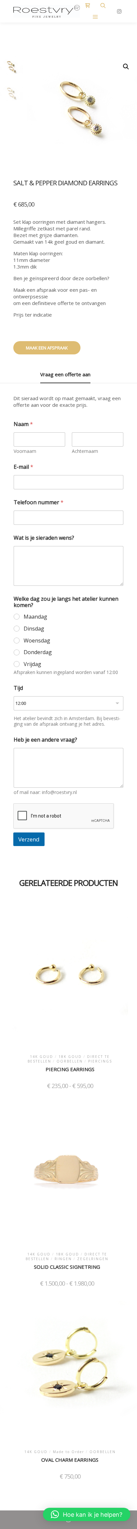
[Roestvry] (46, 11)
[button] (126, 67)
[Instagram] (119, 11)
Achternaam (85, 451)
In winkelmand (69, 977)
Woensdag (37, 640)
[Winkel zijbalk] (87, 5)
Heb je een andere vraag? (45, 740)
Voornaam (25, 451)
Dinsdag (34, 628)
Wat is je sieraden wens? (44, 538)
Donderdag (38, 652)
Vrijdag (32, 664)
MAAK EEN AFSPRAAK (47, 348)
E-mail (23, 467)
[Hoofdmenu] (95, 17)
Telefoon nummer (39, 502)
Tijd (18, 688)
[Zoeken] (103, 5)
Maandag (35, 616)
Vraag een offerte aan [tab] (65, 374)
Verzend (29, 839)
